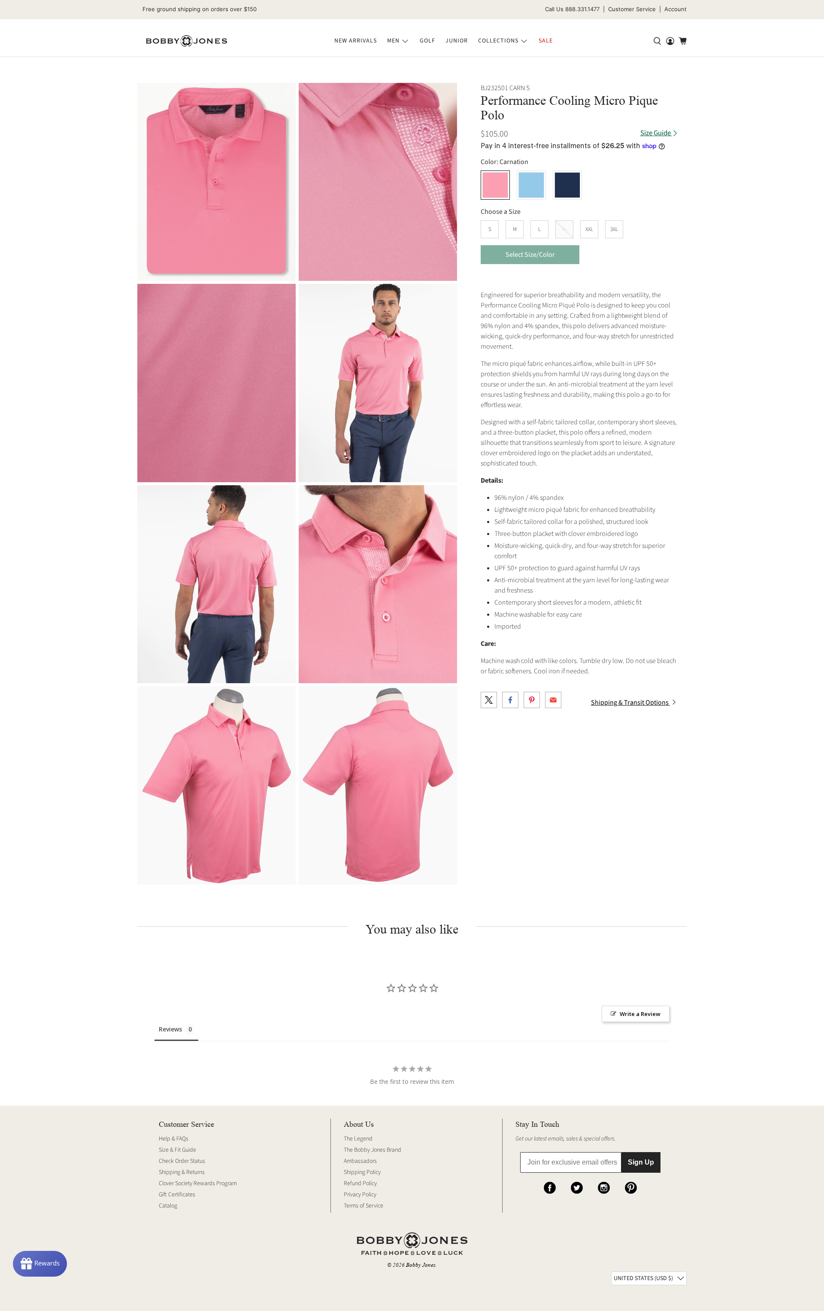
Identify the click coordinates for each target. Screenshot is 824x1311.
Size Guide (656, 133)
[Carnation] (495, 185)
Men (393, 41)
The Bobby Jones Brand (372, 1150)
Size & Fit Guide (177, 1150)
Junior (456, 41)
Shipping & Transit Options (630, 702)
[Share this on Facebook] (510, 700)
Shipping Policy (362, 1172)
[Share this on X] (489, 700)
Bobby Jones (421, 1265)
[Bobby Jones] (186, 41)
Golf (427, 41)
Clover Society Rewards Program (198, 1183)
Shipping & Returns (182, 1172)
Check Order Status (182, 1161)
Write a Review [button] (640, 1014)
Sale (546, 41)
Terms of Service (363, 1205)
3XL (614, 229)
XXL (589, 229)
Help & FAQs (173, 1139)
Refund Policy (360, 1183)
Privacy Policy (360, 1194)
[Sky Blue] (531, 185)
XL (564, 229)
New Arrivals (355, 41)
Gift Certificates (177, 1194)
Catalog (168, 1205)
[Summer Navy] (567, 185)
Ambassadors (360, 1161)
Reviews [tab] (170, 1029)
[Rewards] (40, 1264)
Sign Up (641, 1162)
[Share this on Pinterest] (532, 700)
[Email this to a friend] (553, 700)
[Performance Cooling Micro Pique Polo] (216, 182)
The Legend (358, 1139)
